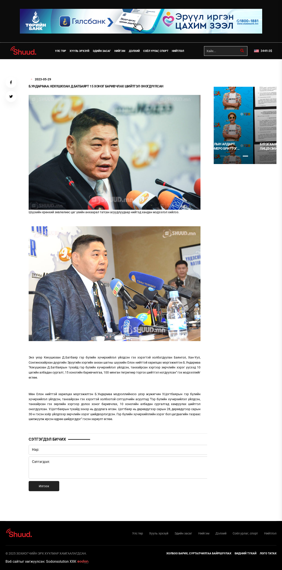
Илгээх (44, 486)
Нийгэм (119, 51)
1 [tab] (223, 68)
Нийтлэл (178, 51)
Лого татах (268, 553)
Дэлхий (134, 51)
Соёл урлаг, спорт (155, 51)
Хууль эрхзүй (79, 51)
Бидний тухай (245, 553)
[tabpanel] (245, 125)
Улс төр (60, 51)
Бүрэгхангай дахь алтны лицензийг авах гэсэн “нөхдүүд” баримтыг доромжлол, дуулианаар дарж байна (242, 146)
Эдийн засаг (102, 51)
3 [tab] (238, 156)
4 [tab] (245, 156)
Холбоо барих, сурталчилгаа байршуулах (198, 553)
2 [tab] (230, 156)
